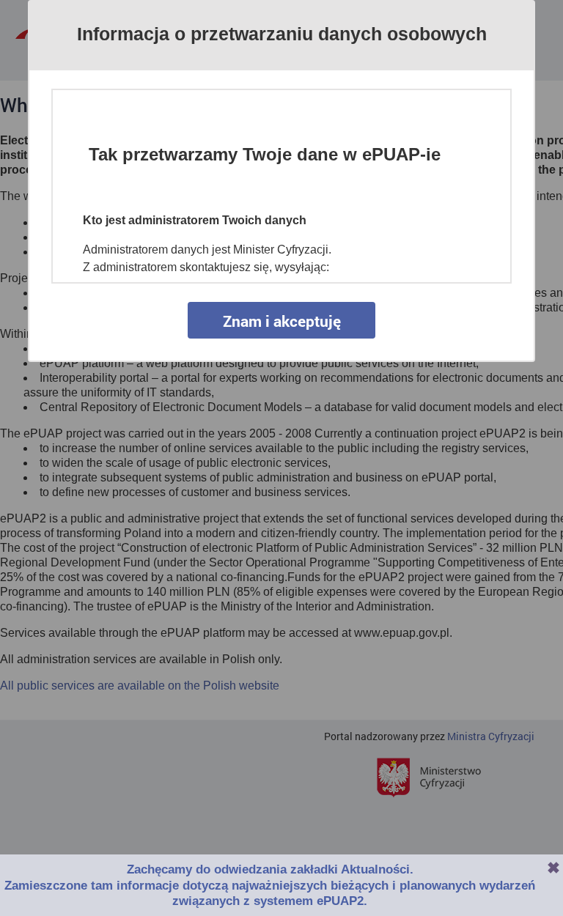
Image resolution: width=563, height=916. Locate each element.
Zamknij (553, 867)
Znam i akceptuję (282, 321)
